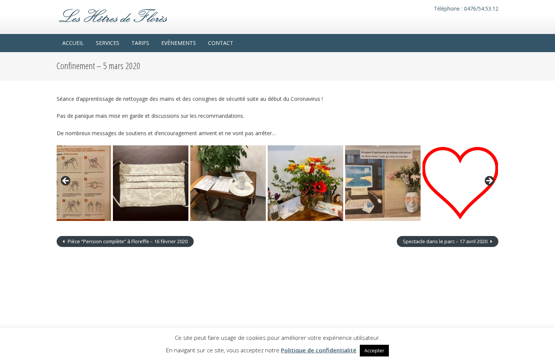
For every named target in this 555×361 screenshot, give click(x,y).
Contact (220, 42)
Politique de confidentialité (318, 350)
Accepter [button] (374, 350)
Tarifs (140, 42)
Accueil (73, 42)
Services (107, 42)
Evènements (178, 42)
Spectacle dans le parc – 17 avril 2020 (446, 241)
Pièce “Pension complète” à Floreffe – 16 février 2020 (127, 241)
